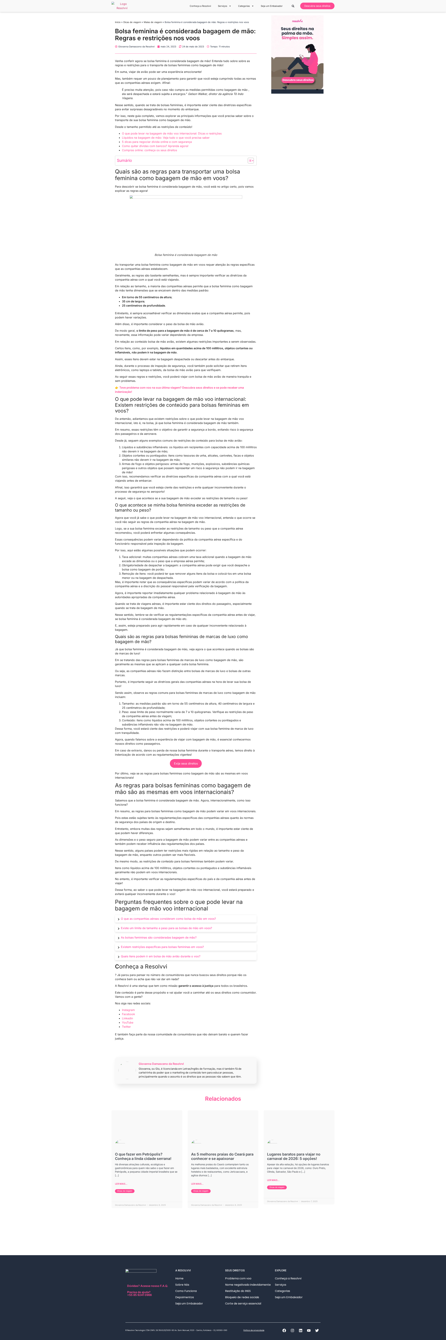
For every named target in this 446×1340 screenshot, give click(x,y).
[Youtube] (308, 1330)
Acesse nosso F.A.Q (153, 1286)
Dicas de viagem (132, 22)
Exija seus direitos (186, 763)
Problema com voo (238, 1278)
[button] (293, 6)
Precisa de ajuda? (139, 1293)
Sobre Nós (182, 1285)
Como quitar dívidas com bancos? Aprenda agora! (155, 146)
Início (118, 22)
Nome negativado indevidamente (248, 1285)
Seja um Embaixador (272, 6)
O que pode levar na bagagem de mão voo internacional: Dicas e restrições (172, 133)
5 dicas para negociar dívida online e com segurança (157, 142)
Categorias (244, 6)
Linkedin (127, 1018)
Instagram (128, 1010)
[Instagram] (292, 1330)
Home (179, 1278)
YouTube (127, 1022)
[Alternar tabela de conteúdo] (249, 161)
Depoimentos (184, 1297)
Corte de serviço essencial (243, 1304)
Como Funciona (186, 1291)
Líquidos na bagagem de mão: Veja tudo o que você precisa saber (166, 137)
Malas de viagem (153, 22)
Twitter (126, 1026)
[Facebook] (284, 1330)
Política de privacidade (253, 1330)
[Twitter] (317, 1330)
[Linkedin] (300, 1330)
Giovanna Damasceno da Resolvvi (161, 1063)
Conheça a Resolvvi (200, 6)
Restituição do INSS (238, 1291)
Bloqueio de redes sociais (242, 1297)
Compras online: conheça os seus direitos (149, 150)
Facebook (128, 1014)
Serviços (222, 6)
